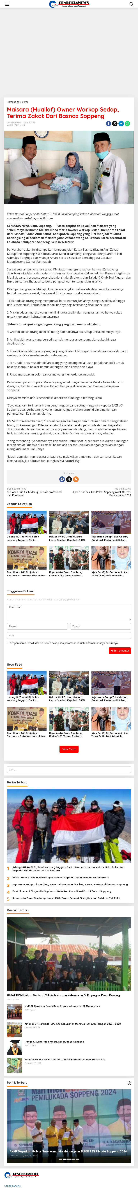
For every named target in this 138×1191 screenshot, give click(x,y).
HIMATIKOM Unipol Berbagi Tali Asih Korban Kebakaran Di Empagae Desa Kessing (63, 995)
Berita (10, 125)
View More (69, 749)
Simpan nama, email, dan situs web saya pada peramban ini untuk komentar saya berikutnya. (64, 643)
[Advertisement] (69, 70)
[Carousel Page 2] (64, 1159)
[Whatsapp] (127, 123)
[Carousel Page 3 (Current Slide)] (69, 1159)
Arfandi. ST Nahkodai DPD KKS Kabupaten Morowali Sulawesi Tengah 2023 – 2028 (73, 1023)
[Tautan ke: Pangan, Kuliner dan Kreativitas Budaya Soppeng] (14, 1047)
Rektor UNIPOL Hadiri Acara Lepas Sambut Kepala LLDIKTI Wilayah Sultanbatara (67, 538)
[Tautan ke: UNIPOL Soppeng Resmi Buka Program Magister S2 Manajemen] (14, 1011)
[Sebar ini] (108, 123)
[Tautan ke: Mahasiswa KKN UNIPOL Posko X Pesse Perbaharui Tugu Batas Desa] (14, 1065)
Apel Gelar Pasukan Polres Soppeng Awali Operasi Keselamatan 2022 (102, 492)
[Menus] (7, 4)
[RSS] (76, 479)
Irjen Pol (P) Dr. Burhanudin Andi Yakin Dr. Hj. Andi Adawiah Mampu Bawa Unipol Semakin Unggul (110, 574)
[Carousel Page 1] (60, 1159)
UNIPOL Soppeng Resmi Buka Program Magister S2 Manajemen (62, 1006)
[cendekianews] (70, 4)
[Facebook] (62, 479)
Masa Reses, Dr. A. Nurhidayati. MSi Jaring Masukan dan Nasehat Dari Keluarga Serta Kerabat (69, 1149)
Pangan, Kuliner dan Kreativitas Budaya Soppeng (54, 1041)
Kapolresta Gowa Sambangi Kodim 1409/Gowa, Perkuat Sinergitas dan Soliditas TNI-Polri (66, 574)
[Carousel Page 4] (73, 1159)
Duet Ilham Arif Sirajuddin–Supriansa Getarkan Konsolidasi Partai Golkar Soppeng (26, 574)
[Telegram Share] (121, 123)
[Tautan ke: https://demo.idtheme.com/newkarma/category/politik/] (129, 1083)
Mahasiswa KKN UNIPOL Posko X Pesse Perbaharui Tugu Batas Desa (65, 1059)
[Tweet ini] (115, 123)
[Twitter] (69, 479)
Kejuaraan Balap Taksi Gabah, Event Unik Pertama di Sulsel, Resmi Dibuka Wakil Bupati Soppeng (109, 538)
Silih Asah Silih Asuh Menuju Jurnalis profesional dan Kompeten (34, 492)
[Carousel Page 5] (77, 1159)
